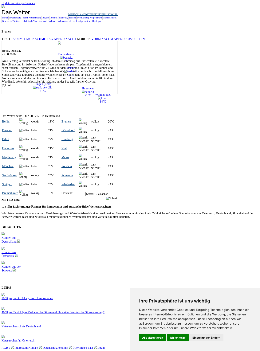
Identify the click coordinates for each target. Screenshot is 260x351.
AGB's (6, 347)
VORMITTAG (22, 39)
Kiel (64, 148)
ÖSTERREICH (92, 14)
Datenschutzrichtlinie (55, 347)
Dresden (7, 130)
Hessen (72, 17)
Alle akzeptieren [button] (152, 337)
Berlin (5, 17)
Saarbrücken (9, 175)
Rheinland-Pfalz (30, 21)
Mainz (65, 157)
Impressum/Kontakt (26, 347)
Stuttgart (7, 184)
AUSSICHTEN (135, 39)
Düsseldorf (68, 130)
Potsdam (66, 166)
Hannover (8, 148)
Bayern (45, 17)
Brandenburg (15, 17)
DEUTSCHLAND (76, 14)
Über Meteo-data (83, 347)
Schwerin (67, 175)
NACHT (70, 39)
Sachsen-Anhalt (64, 21)
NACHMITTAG (42, 39)
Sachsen (51, 21)
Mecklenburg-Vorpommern (89, 17)
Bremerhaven (10, 193)
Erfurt (5, 139)
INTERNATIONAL (108, 14)
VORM (96, 39)
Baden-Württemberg (32, 17)
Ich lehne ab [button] (178, 337)
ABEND (59, 39)
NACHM (107, 39)
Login (101, 347)
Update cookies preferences (18, 3)
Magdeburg (9, 157)
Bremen (53, 17)
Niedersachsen (109, 17)
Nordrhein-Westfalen (11, 21)
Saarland (42, 21)
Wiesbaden (68, 184)
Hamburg (63, 17)
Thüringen (96, 21)
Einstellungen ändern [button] (206, 337)
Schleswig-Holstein (81, 21)
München (8, 166)
